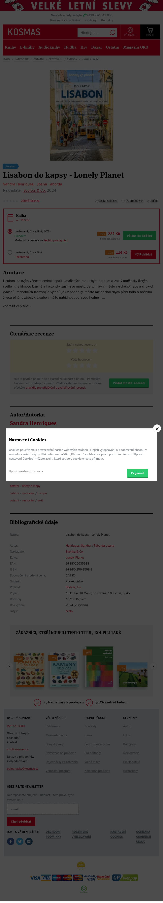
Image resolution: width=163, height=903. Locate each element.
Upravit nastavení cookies (26, 471)
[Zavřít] (157, 428)
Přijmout (137, 473)
